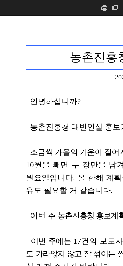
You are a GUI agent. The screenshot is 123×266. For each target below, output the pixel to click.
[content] (61, 140)
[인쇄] (104, 7)
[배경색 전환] (115, 7)
